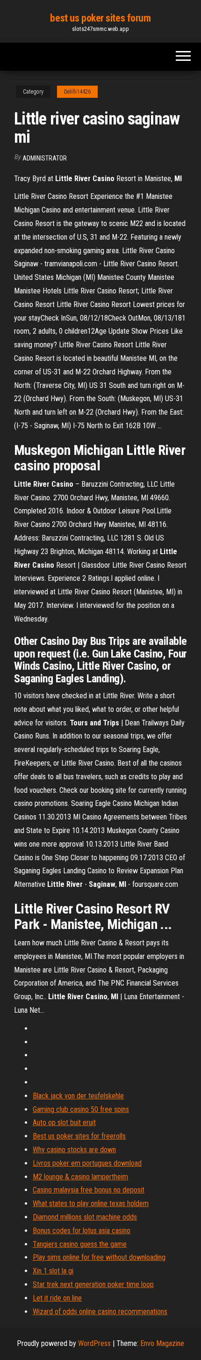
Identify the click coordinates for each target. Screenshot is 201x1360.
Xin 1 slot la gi (53, 1270)
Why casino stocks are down (74, 1149)
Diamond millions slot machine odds (85, 1217)
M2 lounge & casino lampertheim (80, 1176)
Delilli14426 (77, 91)
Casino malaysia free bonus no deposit (88, 1189)
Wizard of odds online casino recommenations (100, 1311)
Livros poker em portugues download (87, 1163)
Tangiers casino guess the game (80, 1244)
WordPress (94, 1343)
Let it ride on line (57, 1298)
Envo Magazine (162, 1343)
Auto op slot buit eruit (64, 1122)
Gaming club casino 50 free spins (81, 1109)
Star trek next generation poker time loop (93, 1284)
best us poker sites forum (100, 18)
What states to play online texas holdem (91, 1203)
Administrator (44, 158)
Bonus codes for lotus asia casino (81, 1230)
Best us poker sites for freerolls (79, 1136)
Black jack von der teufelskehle (78, 1095)
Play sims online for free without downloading (99, 1257)
